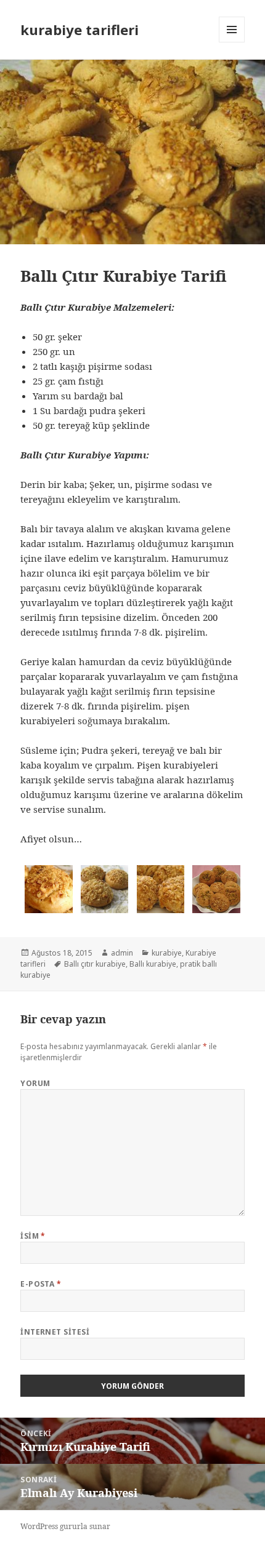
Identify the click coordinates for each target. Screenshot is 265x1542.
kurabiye (167, 953)
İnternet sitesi (54, 1332)
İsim (33, 1236)
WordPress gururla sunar (65, 1526)
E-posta (40, 1284)
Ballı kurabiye (152, 964)
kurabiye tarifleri (79, 29)
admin (122, 953)
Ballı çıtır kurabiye (95, 964)
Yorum (35, 1083)
